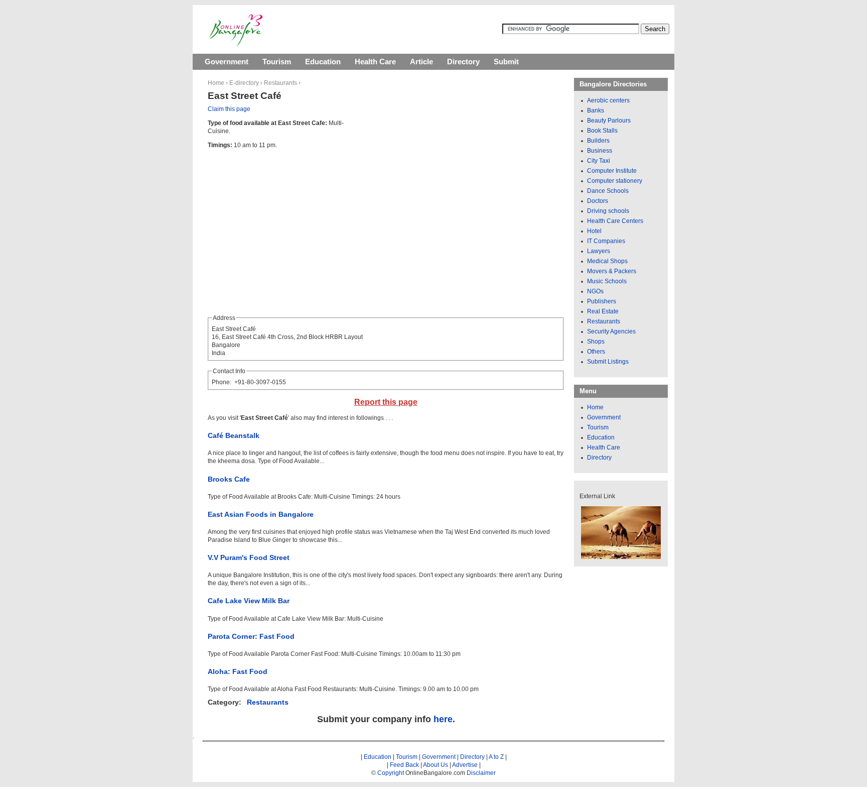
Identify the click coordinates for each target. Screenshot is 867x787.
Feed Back (404, 764)
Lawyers (598, 251)
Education (323, 61)
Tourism (276, 61)
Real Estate (603, 311)
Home (216, 82)
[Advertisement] (454, 186)
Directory (463, 61)
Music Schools (607, 281)
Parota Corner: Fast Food (251, 636)
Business (599, 150)
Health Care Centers (615, 220)
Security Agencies (611, 331)
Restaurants (280, 82)
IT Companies (606, 241)
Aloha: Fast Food (237, 671)
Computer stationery (614, 180)
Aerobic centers (608, 100)
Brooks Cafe (229, 479)
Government (226, 61)
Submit (506, 61)
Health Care (375, 61)
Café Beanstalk (233, 435)
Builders (598, 140)
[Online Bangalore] (236, 44)
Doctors (597, 200)
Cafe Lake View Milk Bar (249, 601)
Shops (596, 341)
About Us (435, 764)
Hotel (594, 231)
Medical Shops (607, 261)
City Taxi (598, 160)
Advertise (465, 764)
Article (421, 61)
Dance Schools (608, 190)
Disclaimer (481, 772)
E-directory (244, 82)
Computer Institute (612, 170)
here (443, 719)
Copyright (390, 772)
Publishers (601, 301)
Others (596, 351)
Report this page (385, 402)
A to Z (496, 756)
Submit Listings (608, 361)
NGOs (595, 291)
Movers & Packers (611, 271)
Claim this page (229, 109)
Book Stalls (602, 130)
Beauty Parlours (609, 120)
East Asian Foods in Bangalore (261, 514)
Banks (595, 110)
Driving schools (608, 210)
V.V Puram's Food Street (249, 557)
